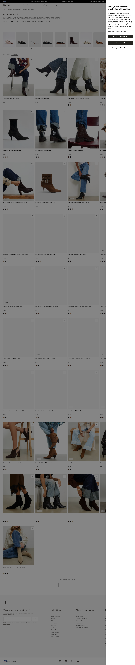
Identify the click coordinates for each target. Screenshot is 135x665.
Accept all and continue (120, 36)
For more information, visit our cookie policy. (117, 31)
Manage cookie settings (120, 48)
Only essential (120, 42)
